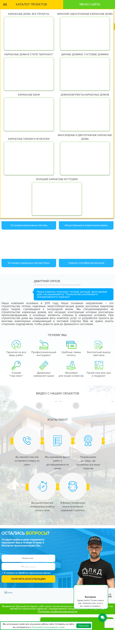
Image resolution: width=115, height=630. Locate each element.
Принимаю (84, 625)
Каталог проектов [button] (31, 4)
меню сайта (90, 4)
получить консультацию (28, 579)
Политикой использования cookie (48, 627)
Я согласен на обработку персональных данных (27, 573)
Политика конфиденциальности (57, 611)
